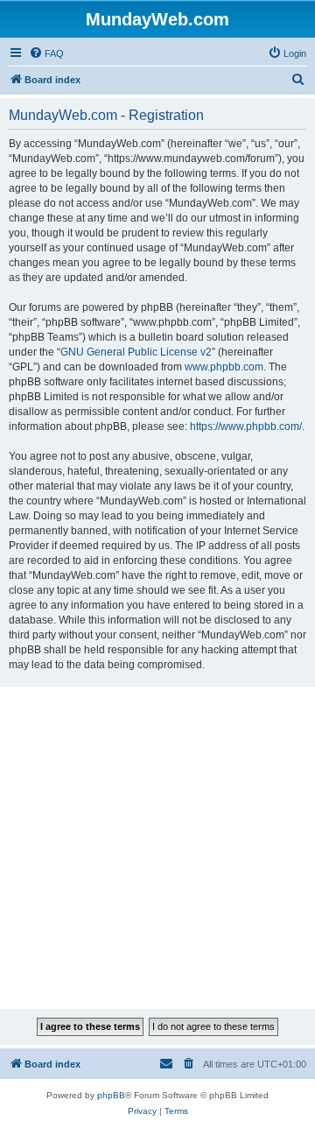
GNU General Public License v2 (136, 352)
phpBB (111, 1095)
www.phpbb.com (224, 367)
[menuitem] (46, 53)
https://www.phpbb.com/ (246, 426)
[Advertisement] (157, 847)
